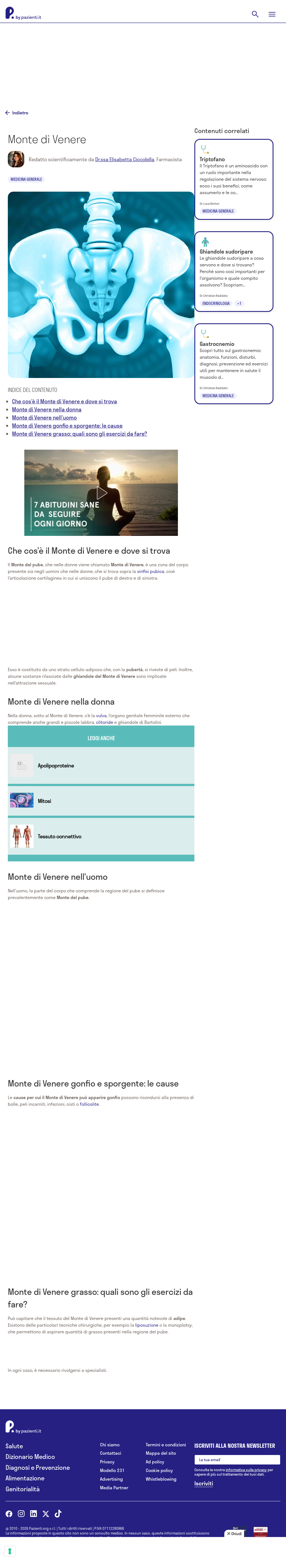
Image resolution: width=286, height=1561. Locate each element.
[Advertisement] (143, 62)
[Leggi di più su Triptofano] (234, 179)
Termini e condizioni (166, 1445)
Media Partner (114, 1488)
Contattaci (110, 1453)
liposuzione (146, 1324)
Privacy (107, 1462)
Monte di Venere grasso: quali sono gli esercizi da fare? (79, 434)
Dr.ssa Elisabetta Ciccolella (124, 159)
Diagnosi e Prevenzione (38, 1467)
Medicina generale (26, 179)
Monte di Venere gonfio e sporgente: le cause (67, 425)
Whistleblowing (161, 1479)
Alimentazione (25, 1478)
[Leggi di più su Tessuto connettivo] (101, 836)
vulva (101, 715)
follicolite (89, 1103)
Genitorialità (23, 1489)
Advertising (111, 1479)
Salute (14, 1446)
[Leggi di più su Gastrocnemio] (234, 363)
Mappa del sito (161, 1453)
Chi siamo (110, 1445)
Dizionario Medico (30, 1456)
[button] (101, 493)
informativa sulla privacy (246, 1470)
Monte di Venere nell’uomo (44, 417)
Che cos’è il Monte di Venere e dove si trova (64, 401)
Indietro (20, 112)
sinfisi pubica (150, 571)
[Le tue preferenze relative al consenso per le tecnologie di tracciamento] (9, 1551)
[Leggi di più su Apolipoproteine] (101, 765)
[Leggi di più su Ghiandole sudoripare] (234, 271)
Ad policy (155, 1462)
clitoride (104, 722)
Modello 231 (112, 1470)
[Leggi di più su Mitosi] (101, 801)
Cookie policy (159, 1470)
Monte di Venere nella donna (47, 409)
